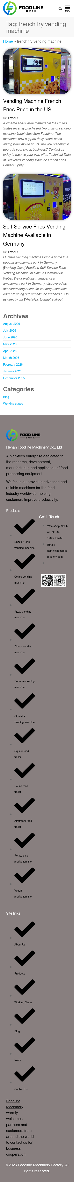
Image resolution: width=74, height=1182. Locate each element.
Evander (15, 118)
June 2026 (10, 337)
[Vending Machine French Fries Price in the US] (37, 70)
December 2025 (14, 378)
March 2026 (11, 357)
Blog (6, 396)
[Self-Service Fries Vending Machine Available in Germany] (37, 196)
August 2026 (11, 323)
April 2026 (9, 351)
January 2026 (12, 371)
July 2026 (9, 330)
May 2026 (9, 344)
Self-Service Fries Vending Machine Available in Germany (34, 234)
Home (8, 41)
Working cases (13, 403)
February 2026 (13, 364)
